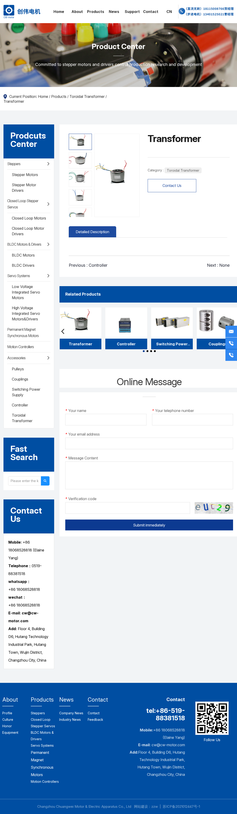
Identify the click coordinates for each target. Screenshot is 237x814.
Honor (7, 726)
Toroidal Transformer (87, 96)
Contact (150, 11)
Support (132, 11)
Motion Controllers (20, 346)
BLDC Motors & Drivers (24, 244)
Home (58, 11)
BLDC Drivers (23, 265)
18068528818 (28, 605)
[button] (144, 351)
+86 (12, 605)
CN (169, 11)
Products (95, 11)
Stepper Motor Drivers (24, 188)
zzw (154, 806)
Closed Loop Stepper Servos (22, 203)
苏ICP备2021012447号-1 (181, 806)
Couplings (20, 379)
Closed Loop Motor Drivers (28, 231)
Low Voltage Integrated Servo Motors (26, 292)
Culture (7, 719)
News (114, 11)
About (77, 11)
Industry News (70, 719)
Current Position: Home (29, 96)
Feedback (95, 719)
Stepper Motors (25, 174)
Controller (20, 405)
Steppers (13, 163)
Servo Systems (18, 275)
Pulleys (18, 369)
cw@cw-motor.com (168, 745)
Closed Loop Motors (29, 218)
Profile (7, 713)
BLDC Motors (23, 255)
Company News (71, 713)
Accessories (16, 358)
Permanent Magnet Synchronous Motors (23, 332)
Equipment (10, 732)
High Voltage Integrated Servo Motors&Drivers (26, 313)
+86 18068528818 (24, 589)
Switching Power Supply (26, 392)
